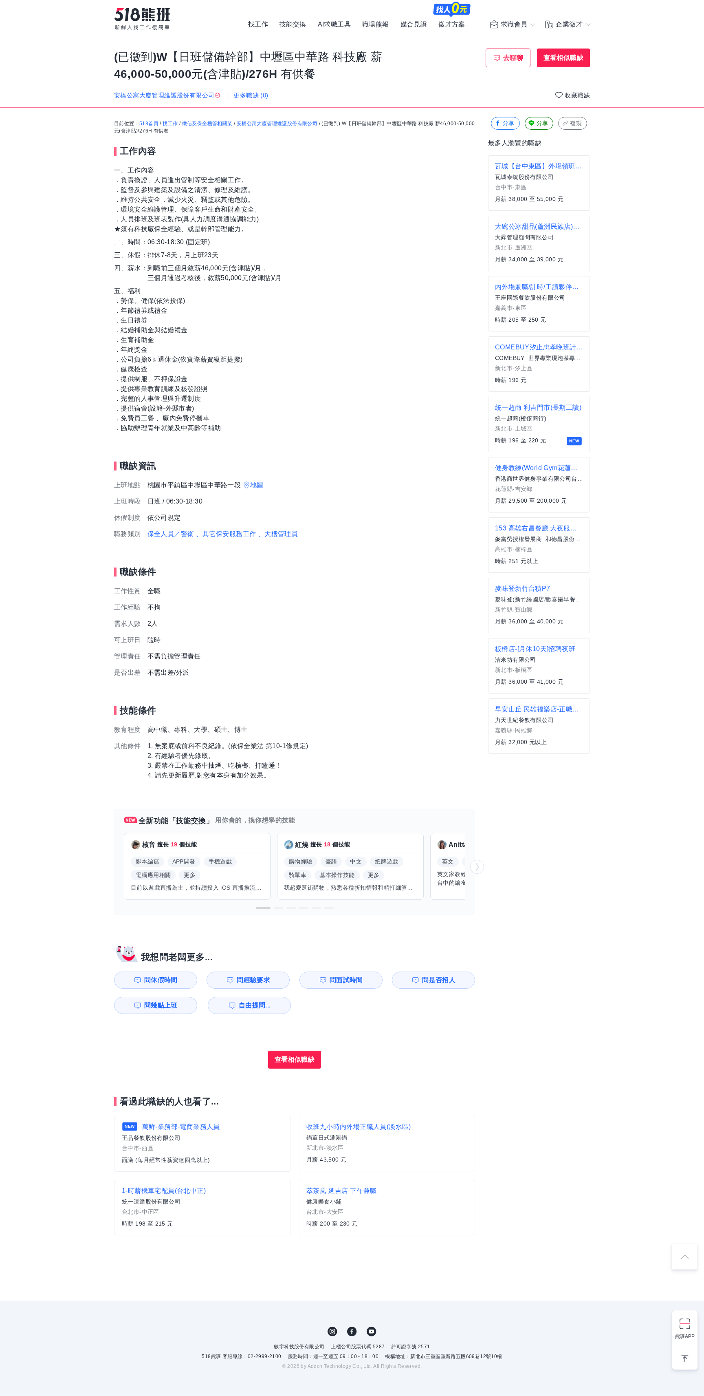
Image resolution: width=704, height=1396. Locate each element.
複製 (576, 123)
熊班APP (685, 1336)
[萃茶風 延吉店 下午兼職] (387, 1207)
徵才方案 (451, 24)
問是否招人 (438, 979)
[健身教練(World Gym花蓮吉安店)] (539, 484)
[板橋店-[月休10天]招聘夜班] (539, 665)
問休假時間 (161, 979)
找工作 (258, 24)
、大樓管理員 (278, 533)
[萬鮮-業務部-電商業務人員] (202, 1143)
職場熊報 (375, 24)
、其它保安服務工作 (226, 533)
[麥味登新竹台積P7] (539, 605)
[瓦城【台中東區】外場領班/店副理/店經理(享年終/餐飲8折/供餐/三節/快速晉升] (539, 183)
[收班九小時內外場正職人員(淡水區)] (387, 1143)
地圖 (257, 485)
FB (352, 1331)
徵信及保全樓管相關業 (207, 123)
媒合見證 (413, 24)
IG (332, 1331)
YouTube (371, 1331)
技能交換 (292, 24)
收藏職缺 (577, 95)
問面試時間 (346, 979)
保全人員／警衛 (170, 533)
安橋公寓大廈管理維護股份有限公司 (277, 123)
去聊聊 (513, 57)
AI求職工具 (334, 24)
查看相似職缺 (563, 57)
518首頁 (148, 123)
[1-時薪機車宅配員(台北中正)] (202, 1207)
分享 (509, 123)
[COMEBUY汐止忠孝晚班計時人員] (539, 364)
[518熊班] (142, 19)
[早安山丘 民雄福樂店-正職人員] (539, 726)
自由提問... (255, 1005)
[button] (263, 908)
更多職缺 (250, 95)
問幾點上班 (161, 1005)
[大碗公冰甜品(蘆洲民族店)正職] (539, 243)
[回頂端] (684, 1256)
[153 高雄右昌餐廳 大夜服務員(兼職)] (539, 545)
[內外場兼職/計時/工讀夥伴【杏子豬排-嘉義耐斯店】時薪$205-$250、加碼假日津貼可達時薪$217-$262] (539, 303)
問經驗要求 (253, 979)
